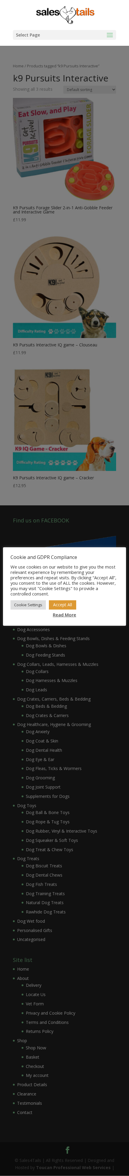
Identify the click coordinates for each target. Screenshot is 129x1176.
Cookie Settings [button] (28, 604)
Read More (64, 615)
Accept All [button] (62, 604)
